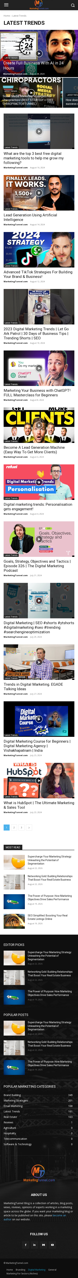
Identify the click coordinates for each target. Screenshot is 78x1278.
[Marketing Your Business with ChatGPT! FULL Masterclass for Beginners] (39, 368)
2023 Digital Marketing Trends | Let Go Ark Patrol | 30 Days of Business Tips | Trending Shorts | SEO (36, 333)
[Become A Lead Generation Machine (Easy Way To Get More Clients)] (39, 425)
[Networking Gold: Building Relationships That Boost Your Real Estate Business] (14, 882)
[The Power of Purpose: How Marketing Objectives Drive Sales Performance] (14, 901)
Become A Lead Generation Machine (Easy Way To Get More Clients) (34, 449)
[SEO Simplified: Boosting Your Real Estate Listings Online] (14, 921)
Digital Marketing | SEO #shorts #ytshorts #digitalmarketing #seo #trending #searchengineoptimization (39, 627)
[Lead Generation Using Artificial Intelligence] (39, 193)
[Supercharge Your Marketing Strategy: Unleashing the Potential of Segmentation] (14, 862)
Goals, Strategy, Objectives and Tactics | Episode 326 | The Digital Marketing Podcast (37, 566)
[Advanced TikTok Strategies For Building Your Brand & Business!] (39, 250)
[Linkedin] (34, 1245)
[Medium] (43, 1245)
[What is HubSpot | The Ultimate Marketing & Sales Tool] (39, 780)
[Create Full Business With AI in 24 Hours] (39, 53)
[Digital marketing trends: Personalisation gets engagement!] (39, 482)
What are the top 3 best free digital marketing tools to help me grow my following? (34, 158)
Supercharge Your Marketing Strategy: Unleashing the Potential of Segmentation (50, 860)
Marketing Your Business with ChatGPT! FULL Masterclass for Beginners (37, 392)
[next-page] (29, 828)
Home (7, 15)
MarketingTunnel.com (16, 167)
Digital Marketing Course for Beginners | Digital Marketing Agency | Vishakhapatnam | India (37, 746)
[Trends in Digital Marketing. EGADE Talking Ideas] (39, 662)
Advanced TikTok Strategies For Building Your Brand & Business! (38, 274)
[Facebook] (25, 1245)
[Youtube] (52, 1245)
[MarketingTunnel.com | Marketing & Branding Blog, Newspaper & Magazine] (39, 1173)
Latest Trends (11, 58)
